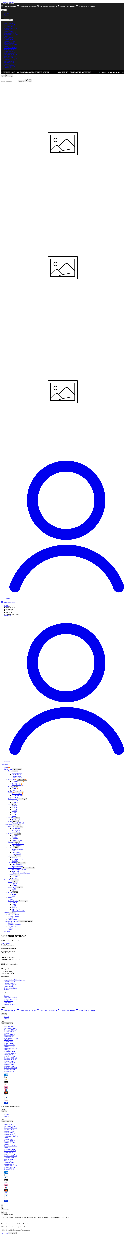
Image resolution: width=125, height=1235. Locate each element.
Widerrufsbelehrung (10, 981)
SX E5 (14, 812)
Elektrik (8, 612)
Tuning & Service (17, 840)
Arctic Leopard (12, 799)
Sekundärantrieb (16, 854)
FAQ (2, 3)
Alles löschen (12, 1233)
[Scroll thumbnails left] (2, 1213)
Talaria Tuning (16, 832)
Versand (11, 3)
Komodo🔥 (15, 788)
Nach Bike (11, 826)
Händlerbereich (8, 1001)
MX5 (13, 896)
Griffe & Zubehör (17, 845)
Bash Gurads (15, 871)
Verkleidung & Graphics (19, 869)
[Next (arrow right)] (3, 1211)
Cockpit (10, 842)
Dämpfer (14, 837)
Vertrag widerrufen (9, 983)
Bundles (14, 878)
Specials (10, 875)
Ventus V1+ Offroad (18, 823)
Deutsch (3, 10)
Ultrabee (14, 885)
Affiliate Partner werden (11, 999)
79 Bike (10, 899)
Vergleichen (4, 1233)
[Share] (5, 1209)
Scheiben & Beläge (17, 859)
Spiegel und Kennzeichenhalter (21, 873)
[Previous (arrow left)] (1, 1211)
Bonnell (10, 817)
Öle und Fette (12, 926)
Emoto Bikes (10, 607)
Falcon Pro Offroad (17, 795)
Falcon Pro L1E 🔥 (17, 794)
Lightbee (14, 883)
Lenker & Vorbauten (18, 844)
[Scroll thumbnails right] (5, 1213)
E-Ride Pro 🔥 (12, 779)
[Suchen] (29, 80)
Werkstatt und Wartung (13, 614)
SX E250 (14, 809)
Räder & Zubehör (17, 864)
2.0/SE (14, 889)
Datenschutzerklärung (10, 988)
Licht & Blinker (12, 919)
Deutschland (7, 20)
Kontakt (6, 3)
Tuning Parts (10, 609)
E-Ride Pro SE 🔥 (17, 785)
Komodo (14, 894)
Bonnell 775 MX (17, 819)
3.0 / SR (14, 890)
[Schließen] (2, 1205)
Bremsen (11, 856)
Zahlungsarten (8, 986)
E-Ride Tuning (16, 830)
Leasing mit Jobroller (10, 997)
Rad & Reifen (12, 862)
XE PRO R (15, 802)
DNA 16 (14, 807)
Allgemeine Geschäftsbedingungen (14, 980)
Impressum (7, 1002)
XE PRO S (15, 801)
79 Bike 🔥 (11, 792)
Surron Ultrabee (16, 776)
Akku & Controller (17, 849)
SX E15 (14, 816)
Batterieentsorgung (9, 1004)
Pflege (10, 929)
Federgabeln (15, 835)
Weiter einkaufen (6, 943)
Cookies (6, 989)
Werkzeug (11, 928)
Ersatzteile (9, 611)
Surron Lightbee (16, 774)
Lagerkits (10, 923)
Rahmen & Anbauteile (14, 868)
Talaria (10, 786)
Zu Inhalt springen (8, 2)
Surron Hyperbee (17, 778)
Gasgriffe (10, 918)
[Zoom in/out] (8, 1209)
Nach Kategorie (13, 901)
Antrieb (10, 847)
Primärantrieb (15, 852)
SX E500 (14, 811)
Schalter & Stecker (13, 916)
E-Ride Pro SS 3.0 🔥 (18, 781)
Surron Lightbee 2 (17, 773)
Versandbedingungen (10, 985)
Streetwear (7, 615)
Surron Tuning (16, 828)
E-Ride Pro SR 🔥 (17, 783)
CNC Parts (15, 876)
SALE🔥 (7, 606)
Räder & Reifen (16, 909)
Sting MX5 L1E (16, 790)
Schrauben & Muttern (14, 924)
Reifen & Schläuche (17, 866)
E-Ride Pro (11, 887)
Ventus (10, 821)
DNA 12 (14, 806)
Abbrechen (21, 81)
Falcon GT (15, 797)
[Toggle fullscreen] (7, 1209)
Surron (10, 771)
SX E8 (14, 814)
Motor (13, 851)
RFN (9, 804)
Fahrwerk (11, 833)
